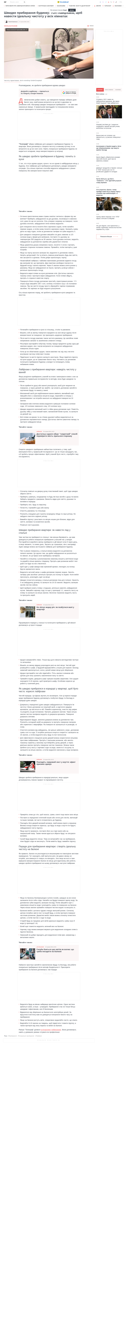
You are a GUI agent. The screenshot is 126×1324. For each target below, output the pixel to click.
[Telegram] (105, 2)
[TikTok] (116, 2)
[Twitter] (111, 2)
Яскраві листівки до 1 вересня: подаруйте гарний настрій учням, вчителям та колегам (108, 126)
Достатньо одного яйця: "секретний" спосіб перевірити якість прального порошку (57, 435)
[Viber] (103, 2)
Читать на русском (10, 26)
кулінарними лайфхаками (51, 1030)
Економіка (118, 6)
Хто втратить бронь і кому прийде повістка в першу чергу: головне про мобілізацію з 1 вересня (108, 192)
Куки (64, 10)
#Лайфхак (38, 1036)
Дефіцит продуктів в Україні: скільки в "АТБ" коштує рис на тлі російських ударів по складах (109, 170)
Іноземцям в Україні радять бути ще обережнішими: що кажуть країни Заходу (108, 148)
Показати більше (106, 236)
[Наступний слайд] (123, 6)
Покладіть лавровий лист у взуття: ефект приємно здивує (56, 763)
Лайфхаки (39, 431)
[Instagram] (113, 2)
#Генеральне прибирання (26, 1036)
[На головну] (63, 2)
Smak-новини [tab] (109, 89)
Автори (98, 6)
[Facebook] (100, 2)
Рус (121, 2)
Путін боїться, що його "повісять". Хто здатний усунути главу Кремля (108, 180)
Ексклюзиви (61, 6)
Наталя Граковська (12, 21)
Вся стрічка (100, 94)
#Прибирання (12, 1036)
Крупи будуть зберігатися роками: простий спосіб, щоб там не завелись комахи (108, 159)
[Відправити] (24, 2)
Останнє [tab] (100, 89)
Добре (72, 10)
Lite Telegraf (40, 946)
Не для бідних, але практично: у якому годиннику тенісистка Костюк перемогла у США (108, 227)
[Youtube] (108, 2)
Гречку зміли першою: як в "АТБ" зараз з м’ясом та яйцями (107, 217)
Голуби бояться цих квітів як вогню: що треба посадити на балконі (55, 950)
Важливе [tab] (118, 89)
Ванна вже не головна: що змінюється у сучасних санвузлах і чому (108, 137)
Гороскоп (107, 6)
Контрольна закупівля (45, 6)
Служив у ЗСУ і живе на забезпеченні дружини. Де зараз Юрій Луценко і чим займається (107, 101)
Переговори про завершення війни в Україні (20, 6)
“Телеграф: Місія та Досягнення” (79, 6)
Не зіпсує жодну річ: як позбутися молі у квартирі (55, 608)
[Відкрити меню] (5, 2)
